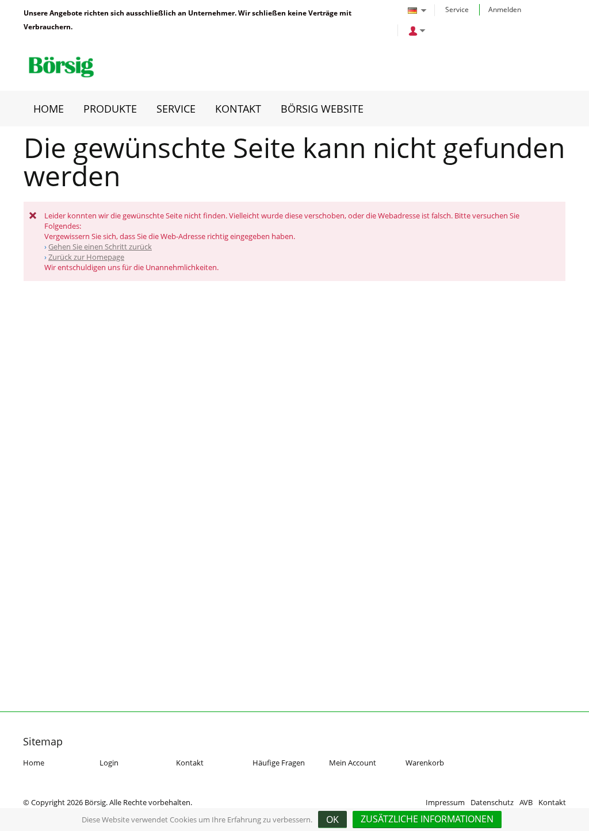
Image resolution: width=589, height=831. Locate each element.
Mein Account (352, 762)
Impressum (445, 802)
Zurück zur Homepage (86, 257)
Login (109, 762)
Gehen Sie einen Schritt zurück (100, 246)
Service (457, 9)
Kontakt (190, 762)
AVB (526, 802)
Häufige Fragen (279, 762)
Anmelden (504, 9)
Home (33, 762)
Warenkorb (425, 762)
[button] (427, 819)
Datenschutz (492, 802)
